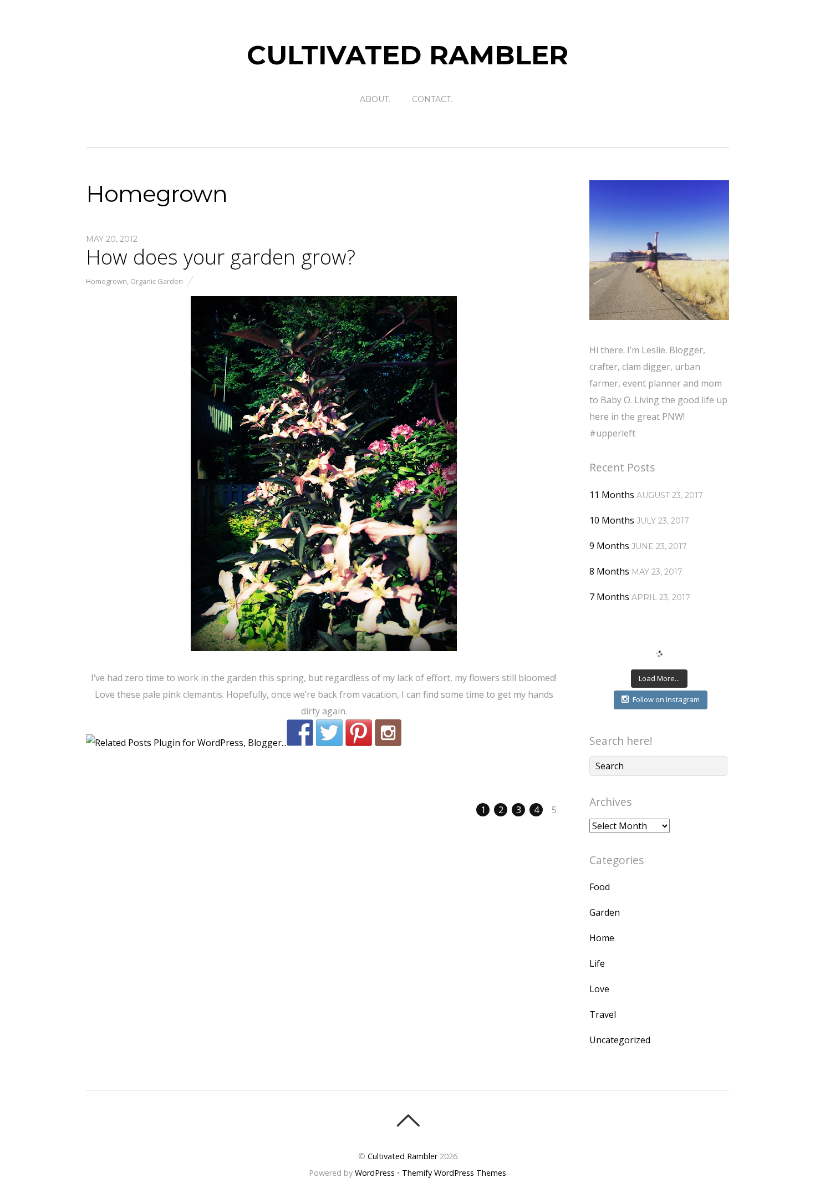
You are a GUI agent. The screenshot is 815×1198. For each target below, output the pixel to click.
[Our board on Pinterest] (358, 732)
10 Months (611, 520)
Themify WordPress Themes (454, 1172)
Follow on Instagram (666, 699)
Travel (602, 1014)
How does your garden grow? (220, 257)
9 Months (609, 546)
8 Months (609, 571)
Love (599, 989)
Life (597, 963)
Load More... (659, 678)
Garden (604, 912)
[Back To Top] (407, 1120)
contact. (432, 99)
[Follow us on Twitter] (329, 732)
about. (375, 99)
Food (599, 887)
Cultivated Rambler (402, 1156)
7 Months (609, 597)
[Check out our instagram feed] (388, 732)
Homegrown (106, 281)
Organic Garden (156, 281)
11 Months (611, 495)
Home (601, 938)
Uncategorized (619, 1040)
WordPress (375, 1172)
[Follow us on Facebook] (300, 732)
